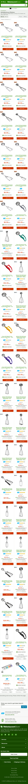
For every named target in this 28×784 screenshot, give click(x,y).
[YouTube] (5, 735)
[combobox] (14, 5)
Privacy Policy (14, 770)
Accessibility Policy (14, 774)
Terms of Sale (14, 768)
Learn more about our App (11, 721)
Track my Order (14, 758)
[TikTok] (12, 735)
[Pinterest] (16, 735)
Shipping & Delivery (19, 762)
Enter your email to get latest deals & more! (12, 704)
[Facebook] (9, 735)
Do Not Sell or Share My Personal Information (14, 777)
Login (2, 253)
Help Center (14, 754)
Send (10, 255)
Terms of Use (14, 772)
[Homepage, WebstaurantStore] (14, 2)
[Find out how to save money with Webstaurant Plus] (4, 39)
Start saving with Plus (9, 714)
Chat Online (7, 762)
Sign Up (24, 706)
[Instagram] (2, 735)
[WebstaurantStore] (14, 727)
